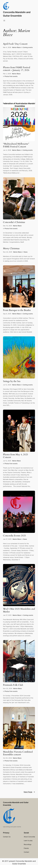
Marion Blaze (16, 47)
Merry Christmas (11, 248)
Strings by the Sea (11, 381)
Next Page (29, 792)
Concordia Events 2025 (14, 535)
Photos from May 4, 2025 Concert (15, 456)
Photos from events (11, 76)
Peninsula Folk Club (13, 685)
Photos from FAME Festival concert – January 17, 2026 (16, 69)
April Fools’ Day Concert (15, 44)
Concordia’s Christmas (14, 222)
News (25, 252)
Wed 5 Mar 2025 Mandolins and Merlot (19, 610)
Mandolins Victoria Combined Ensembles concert (18, 753)
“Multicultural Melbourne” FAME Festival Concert (16, 145)
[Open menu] (4, 20)
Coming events (28, 47)
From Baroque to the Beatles (17, 310)
